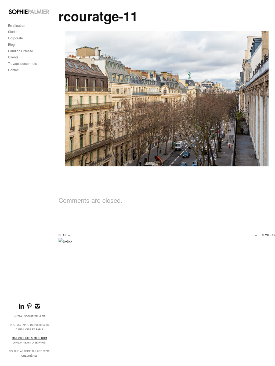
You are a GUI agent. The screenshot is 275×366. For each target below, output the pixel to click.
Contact (13, 70)
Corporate (15, 38)
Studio (12, 32)
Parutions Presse (20, 51)
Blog (11, 45)
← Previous (265, 235)
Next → (65, 235)
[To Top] (65, 241)
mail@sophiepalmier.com (29, 338)
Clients (13, 57)
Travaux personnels (22, 64)
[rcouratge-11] (167, 98)
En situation (16, 26)
